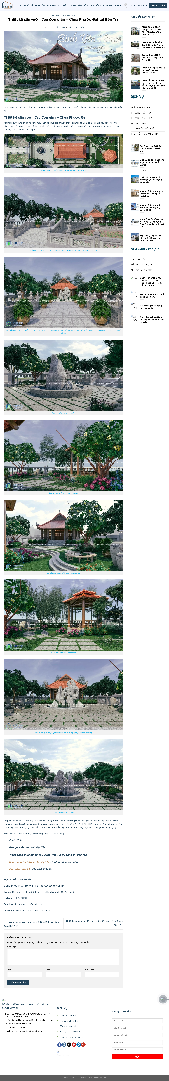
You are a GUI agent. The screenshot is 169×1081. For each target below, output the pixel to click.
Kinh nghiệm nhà (65, 862)
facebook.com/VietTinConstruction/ (32, 910)
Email (49, 969)
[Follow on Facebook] (59, 1044)
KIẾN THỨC (95, 5)
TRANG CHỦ (23, 5)
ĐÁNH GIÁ (107, 5)
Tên (9, 969)
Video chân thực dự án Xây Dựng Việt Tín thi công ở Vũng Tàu (48, 854)
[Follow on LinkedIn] (78, 1044)
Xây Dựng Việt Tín (76, 27)
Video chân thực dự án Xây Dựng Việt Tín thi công (40, 833)
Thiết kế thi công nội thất (72, 1037)
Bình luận (12, 946)
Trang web (90, 969)
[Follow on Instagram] (64, 1044)
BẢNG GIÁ (82, 5)
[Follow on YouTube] (83, 1044)
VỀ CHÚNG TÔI (37, 5)
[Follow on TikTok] (69, 1044)
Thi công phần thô (69, 1020)
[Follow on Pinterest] (74, 1044)
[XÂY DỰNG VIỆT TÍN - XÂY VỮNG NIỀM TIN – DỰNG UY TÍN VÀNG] (8, 5)
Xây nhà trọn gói (68, 1026)
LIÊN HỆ (117, 5)
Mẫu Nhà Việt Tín (41, 869)
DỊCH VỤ (51, 5)
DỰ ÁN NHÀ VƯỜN (59, 15)
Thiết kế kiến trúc (68, 1015)
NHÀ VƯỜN (71, 15)
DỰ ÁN (73, 5)
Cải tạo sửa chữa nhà (70, 1031)
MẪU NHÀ (62, 5)
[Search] (126, 5)
